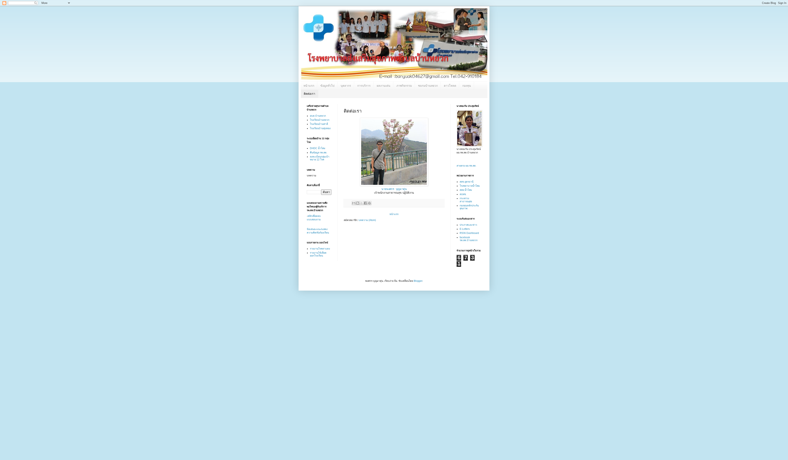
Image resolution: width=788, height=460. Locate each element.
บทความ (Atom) (367, 220)
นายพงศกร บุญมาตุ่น (394, 189)
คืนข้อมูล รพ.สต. (318, 152)
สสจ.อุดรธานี (466, 181)
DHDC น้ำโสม (317, 148)
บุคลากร (346, 85)
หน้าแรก (309, 85)
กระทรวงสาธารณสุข (466, 200)
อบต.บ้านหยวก (318, 115)
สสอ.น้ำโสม (466, 190)
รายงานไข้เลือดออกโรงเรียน (318, 254)
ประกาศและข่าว (468, 224)
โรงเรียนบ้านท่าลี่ (319, 124)
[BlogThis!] (358, 203)
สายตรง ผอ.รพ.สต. (466, 165)
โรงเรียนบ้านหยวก (319, 119)
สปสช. (463, 194)
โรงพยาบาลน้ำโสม (470, 185)
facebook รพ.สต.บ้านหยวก (469, 239)
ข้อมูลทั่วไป (327, 85)
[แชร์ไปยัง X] (362, 203)
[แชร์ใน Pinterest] (369, 203)
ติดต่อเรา (309, 93)
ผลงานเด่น (383, 85)
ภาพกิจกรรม (404, 85)
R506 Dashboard (469, 233)
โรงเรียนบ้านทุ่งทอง (320, 128)
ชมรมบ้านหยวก (428, 85)
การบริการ (364, 85)
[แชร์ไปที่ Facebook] (365, 203)
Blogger (418, 280)
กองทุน (466, 85)
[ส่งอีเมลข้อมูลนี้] (354, 203)
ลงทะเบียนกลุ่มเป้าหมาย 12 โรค (319, 158)
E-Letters (465, 229)
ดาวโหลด (450, 85)
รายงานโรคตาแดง (320, 248)
